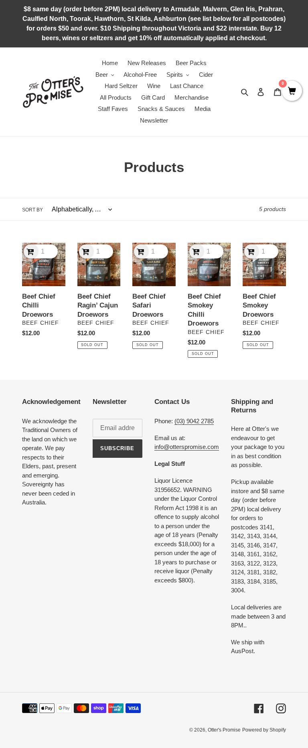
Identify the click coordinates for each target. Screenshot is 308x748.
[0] (292, 91)
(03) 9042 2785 (194, 421)
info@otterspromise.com (186, 446)
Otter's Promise (224, 730)
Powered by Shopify (264, 730)
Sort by (32, 210)
